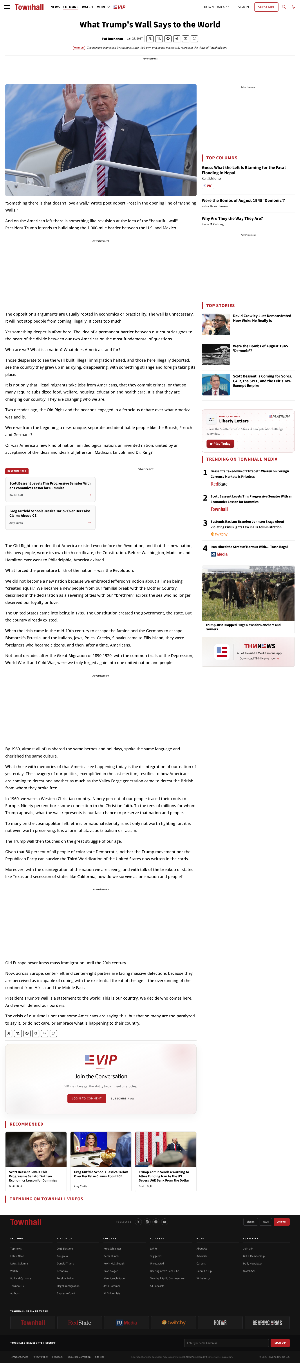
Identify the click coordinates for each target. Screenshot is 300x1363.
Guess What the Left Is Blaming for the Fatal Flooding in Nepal (244, 170)
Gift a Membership (254, 1256)
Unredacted (157, 1264)
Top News (16, 1249)
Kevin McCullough (114, 1264)
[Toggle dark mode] (293, 7)
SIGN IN (243, 7)
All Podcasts (157, 1286)
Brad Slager (110, 1271)
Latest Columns (19, 1264)
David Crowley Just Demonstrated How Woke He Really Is (262, 318)
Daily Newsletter (252, 1264)
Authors (15, 1293)
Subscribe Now (122, 1099)
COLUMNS (70, 7)
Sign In (251, 1222)
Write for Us (203, 1278)
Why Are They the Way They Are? (232, 218)
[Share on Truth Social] (159, 38)
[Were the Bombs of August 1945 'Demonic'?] (216, 354)
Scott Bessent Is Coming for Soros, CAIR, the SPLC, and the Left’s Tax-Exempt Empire (262, 381)
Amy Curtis (80, 1186)
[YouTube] (164, 1221)
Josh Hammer (111, 1286)
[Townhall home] (25, 1222)
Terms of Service (19, 1357)
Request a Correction (79, 1357)
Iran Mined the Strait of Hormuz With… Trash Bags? (249, 546)
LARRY (153, 1249)
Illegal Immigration (68, 1286)
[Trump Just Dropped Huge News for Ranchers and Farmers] (248, 593)
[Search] (284, 7)
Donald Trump (65, 1264)
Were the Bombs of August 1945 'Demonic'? (243, 201)
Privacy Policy (40, 1357)
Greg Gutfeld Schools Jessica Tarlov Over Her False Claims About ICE (101, 1174)
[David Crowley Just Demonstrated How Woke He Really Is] (216, 324)
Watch (14, 1271)
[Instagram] (147, 1221)
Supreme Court (66, 1293)
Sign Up (280, 1343)
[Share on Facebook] (168, 38)
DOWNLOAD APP (216, 7)
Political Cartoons (20, 1278)
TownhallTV (17, 1286)
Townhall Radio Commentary (167, 1278)
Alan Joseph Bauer (114, 1278)
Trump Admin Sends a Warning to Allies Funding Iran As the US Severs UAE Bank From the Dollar (164, 1176)
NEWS (55, 7)
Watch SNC (249, 1271)
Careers (201, 1264)
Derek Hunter (111, 1256)
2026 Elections (65, 1249)
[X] (138, 1221)
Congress (62, 1256)
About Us (202, 1249)
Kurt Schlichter (112, 1249)
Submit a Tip (204, 1271)
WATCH (87, 7)
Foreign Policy (65, 1278)
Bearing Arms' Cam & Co (164, 1271)
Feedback (57, 1357)
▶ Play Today (220, 443)
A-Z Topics (64, 1238)
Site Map (100, 1357)
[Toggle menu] (7, 7)
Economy (62, 1271)
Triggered (155, 1256)
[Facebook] (155, 1221)
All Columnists (111, 1293)
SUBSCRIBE (266, 7)
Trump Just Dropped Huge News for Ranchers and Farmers (243, 627)
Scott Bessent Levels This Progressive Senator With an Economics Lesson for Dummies (33, 1176)
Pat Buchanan (112, 38)
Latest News (17, 1256)
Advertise (202, 1256)
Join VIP (281, 1222)
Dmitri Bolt (15, 1186)
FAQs (266, 1222)
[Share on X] (150, 38)
